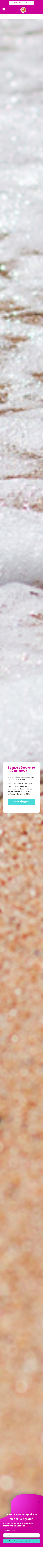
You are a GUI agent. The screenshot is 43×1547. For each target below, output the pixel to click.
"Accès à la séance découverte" (21, 802)
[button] (2, 787)
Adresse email (9, 1530)
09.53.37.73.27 (26, 3)
